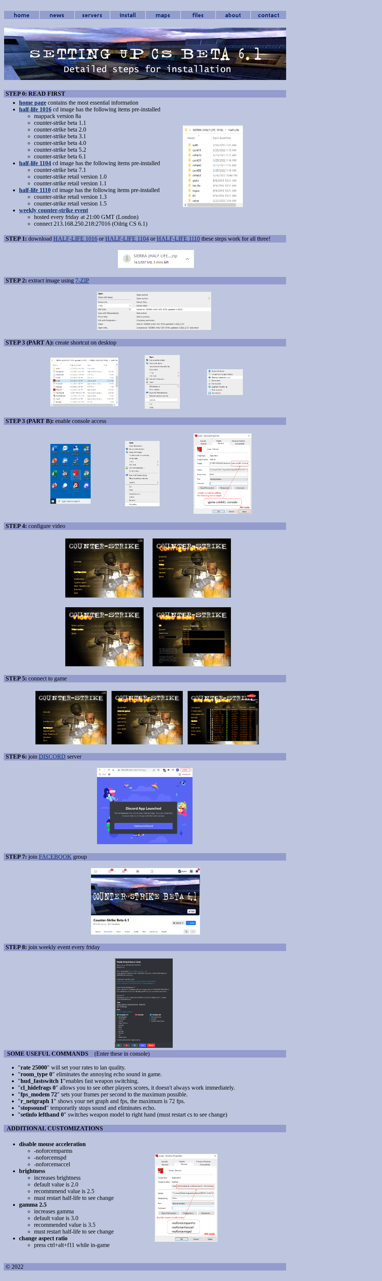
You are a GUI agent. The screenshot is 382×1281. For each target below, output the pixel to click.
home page (32, 102)
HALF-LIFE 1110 (178, 238)
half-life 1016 (35, 109)
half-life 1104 (35, 163)
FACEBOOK (55, 857)
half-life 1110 (35, 190)
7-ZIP (82, 280)
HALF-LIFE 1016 (75, 238)
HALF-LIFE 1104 (127, 238)
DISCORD (52, 756)
